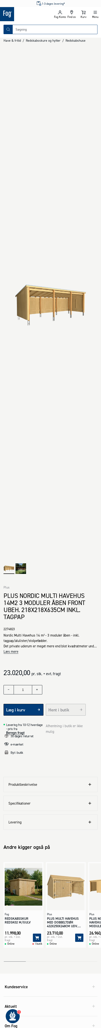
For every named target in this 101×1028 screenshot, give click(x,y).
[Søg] (8, 29)
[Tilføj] (37, 938)
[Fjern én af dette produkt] (9, 689)
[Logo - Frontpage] (25, 14)
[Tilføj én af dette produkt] (37, 689)
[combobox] (55, 29)
